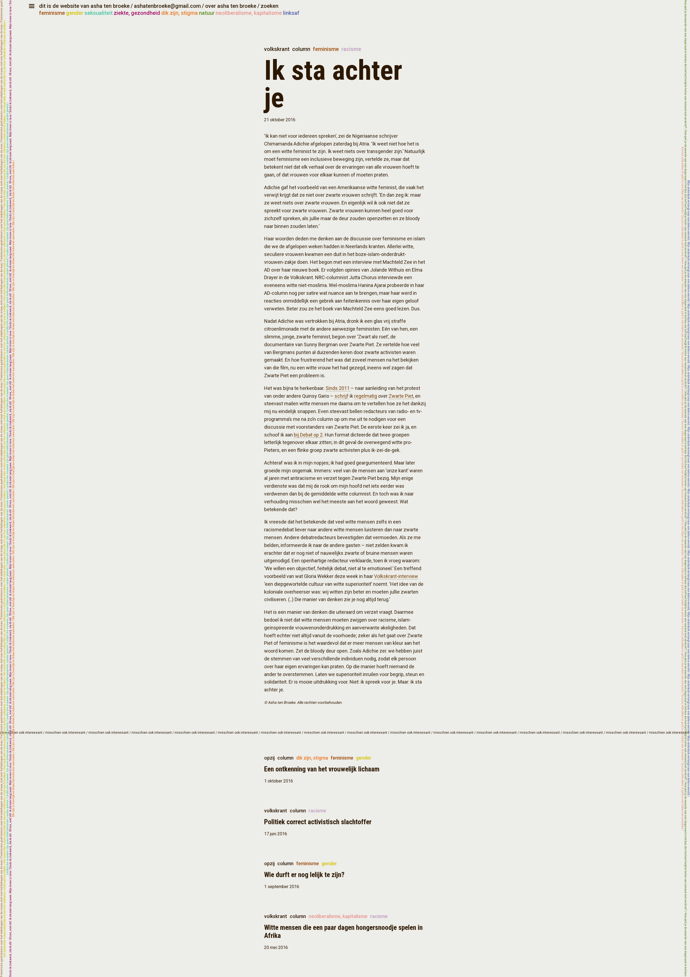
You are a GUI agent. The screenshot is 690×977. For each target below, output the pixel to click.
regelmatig (365, 396)
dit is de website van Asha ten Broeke (84, 6)
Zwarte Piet (401, 396)
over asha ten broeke (230, 6)
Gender (363, 758)
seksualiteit (98, 13)
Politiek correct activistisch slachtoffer (317, 822)
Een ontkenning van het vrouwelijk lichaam (322, 769)
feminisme (52, 13)
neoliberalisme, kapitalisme (249, 13)
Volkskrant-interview (396, 576)
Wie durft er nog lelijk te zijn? (304, 875)
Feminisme (326, 49)
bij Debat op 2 (308, 435)
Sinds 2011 (338, 388)
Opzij (269, 758)
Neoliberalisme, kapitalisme (338, 916)
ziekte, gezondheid (137, 13)
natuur (207, 13)
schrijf (341, 396)
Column (301, 49)
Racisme (351, 49)
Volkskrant (276, 49)
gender (74, 13)
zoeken (269, 6)
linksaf (291, 13)
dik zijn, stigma (179, 13)
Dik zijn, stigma (312, 758)
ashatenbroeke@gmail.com (167, 6)
